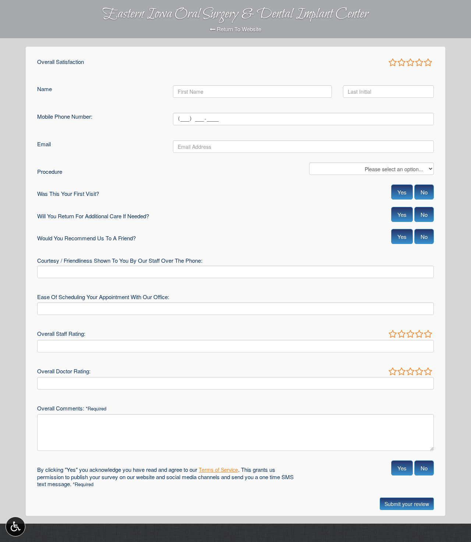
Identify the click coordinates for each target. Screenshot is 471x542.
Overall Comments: (71, 408)
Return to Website (238, 29)
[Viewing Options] (15, 526)
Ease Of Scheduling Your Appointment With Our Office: (103, 297)
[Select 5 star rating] (427, 63)
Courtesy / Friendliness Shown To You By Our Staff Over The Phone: (119, 260)
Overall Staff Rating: (61, 333)
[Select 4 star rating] (418, 63)
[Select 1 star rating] (393, 63)
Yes (402, 192)
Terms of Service (218, 469)
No (424, 192)
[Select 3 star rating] (410, 63)
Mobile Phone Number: (64, 116)
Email (44, 144)
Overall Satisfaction (60, 61)
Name (44, 89)
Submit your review (407, 503)
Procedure (49, 171)
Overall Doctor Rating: (64, 371)
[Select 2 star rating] (401, 63)
